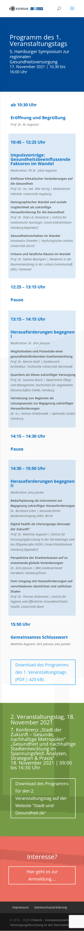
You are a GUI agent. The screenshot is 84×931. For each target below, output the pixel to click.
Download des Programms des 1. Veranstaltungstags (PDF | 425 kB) (42, 672)
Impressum (20, 907)
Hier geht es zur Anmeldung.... (42, 875)
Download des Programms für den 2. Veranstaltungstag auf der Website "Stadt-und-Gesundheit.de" (42, 798)
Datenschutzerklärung (50, 907)
